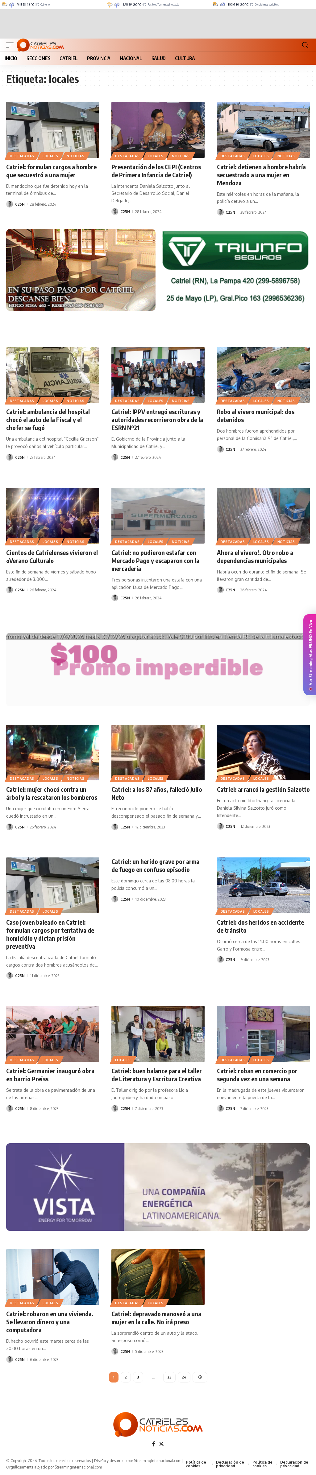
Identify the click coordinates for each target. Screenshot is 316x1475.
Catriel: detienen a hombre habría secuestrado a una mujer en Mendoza (261, 175)
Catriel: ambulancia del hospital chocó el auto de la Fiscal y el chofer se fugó (48, 419)
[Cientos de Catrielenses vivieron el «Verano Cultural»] (52, 516)
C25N (20, 204)
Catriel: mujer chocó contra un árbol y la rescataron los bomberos (51, 793)
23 (169, 1377)
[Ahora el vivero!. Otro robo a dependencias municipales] (263, 516)
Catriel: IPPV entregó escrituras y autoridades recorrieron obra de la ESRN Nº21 (157, 419)
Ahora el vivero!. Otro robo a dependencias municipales (255, 556)
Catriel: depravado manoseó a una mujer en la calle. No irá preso (156, 1317)
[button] (11, 45)
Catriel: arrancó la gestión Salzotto (263, 789)
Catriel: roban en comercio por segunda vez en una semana (257, 1075)
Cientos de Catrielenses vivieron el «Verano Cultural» (52, 556)
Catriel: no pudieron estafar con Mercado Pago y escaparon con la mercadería (155, 560)
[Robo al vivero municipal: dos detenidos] (263, 375)
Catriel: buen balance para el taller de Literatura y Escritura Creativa (156, 1075)
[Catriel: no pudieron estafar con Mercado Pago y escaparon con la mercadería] (157, 516)
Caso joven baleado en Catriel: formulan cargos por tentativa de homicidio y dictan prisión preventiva (50, 934)
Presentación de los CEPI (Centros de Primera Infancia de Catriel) (156, 171)
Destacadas (22, 156)
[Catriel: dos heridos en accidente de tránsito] (263, 885)
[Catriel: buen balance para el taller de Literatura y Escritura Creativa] (157, 1034)
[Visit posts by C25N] (9, 204)
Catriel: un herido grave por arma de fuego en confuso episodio (155, 865)
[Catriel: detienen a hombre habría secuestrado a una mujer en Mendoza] (263, 130)
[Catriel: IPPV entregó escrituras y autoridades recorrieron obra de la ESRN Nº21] (157, 375)
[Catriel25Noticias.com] (40, 45)
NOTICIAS (76, 156)
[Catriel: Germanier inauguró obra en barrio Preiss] (52, 1034)
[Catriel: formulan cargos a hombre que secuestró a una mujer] (52, 130)
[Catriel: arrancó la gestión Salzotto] (263, 753)
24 (184, 1377)
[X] (161, 1444)
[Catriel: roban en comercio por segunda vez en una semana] (263, 1034)
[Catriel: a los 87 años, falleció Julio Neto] (157, 753)
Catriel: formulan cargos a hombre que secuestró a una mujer (51, 171)
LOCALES (50, 156)
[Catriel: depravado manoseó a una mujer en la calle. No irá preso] (157, 1277)
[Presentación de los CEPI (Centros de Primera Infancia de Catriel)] (157, 130)
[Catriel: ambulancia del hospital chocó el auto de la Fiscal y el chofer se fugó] (52, 375)
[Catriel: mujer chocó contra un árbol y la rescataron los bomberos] (52, 753)
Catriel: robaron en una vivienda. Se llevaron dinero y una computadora (50, 1321)
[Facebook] (154, 1444)
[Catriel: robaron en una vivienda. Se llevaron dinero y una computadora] (52, 1277)
